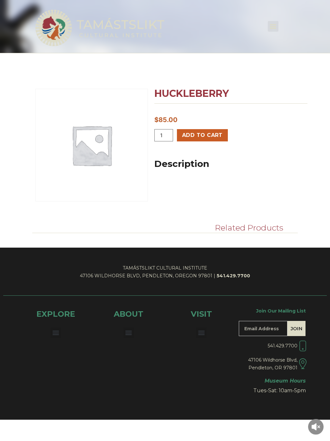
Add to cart (202, 135)
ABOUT (128, 314)
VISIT (201, 314)
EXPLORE (55, 314)
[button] (273, 26)
